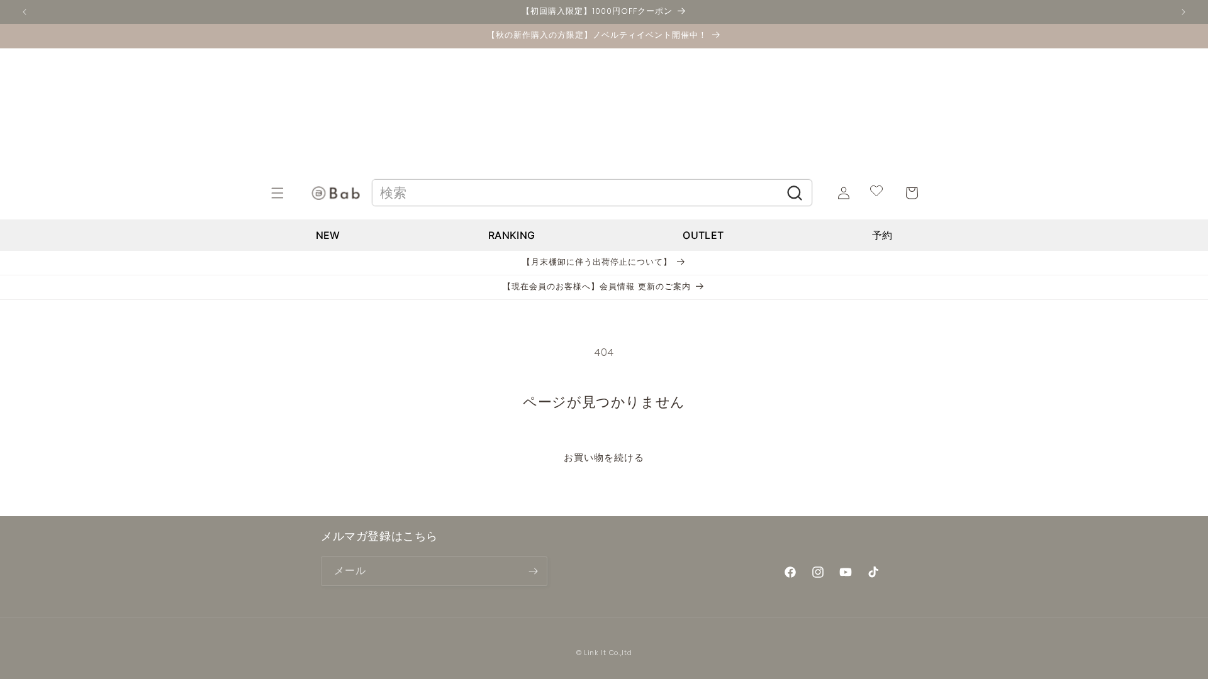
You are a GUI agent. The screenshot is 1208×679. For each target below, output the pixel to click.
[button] (291, 193)
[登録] (533, 571)
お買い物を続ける (604, 457)
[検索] (795, 193)
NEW (328, 235)
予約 (882, 235)
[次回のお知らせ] (1183, 12)
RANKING (511, 235)
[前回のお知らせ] (24, 12)
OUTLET (703, 235)
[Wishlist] (876, 192)
